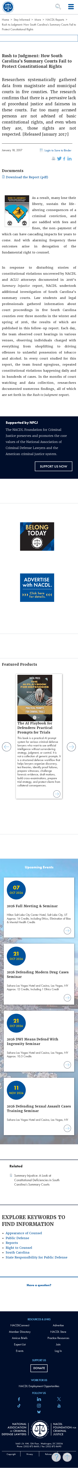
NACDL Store (58, 1332)
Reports (12, 1243)
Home (5, 20)
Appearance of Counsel (24, 1233)
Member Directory (19, 1332)
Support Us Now (53, 466)
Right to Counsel (19, 1248)
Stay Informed (22, 20)
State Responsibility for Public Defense (36, 1257)
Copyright (11, 1454)
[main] (39, 655)
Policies (48, 1454)
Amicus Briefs (19, 1338)
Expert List (20, 1344)
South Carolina (17, 1252)
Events (19, 1351)
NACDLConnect (19, 1325)
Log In (58, 1351)
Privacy (30, 1454)
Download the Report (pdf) (26, 177)
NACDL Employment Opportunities (39, 1386)
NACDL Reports (55, 20)
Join (58, 1344)
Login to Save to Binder (57, 150)
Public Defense (17, 1238)
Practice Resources (58, 1338)
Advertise (58, 1325)
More (37, 20)
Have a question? (39, 1285)
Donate (39, 1368)
